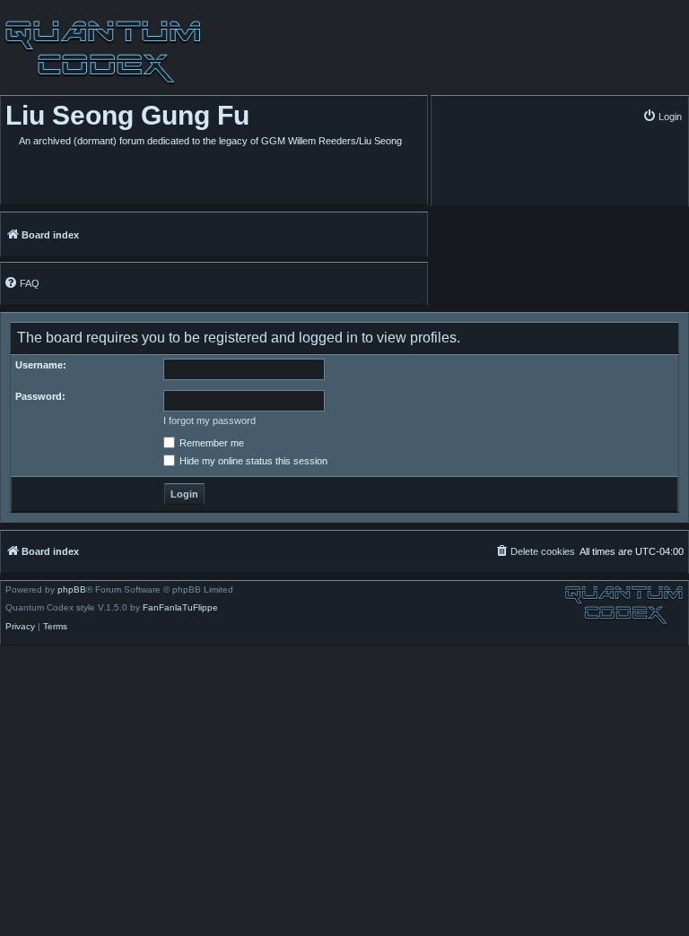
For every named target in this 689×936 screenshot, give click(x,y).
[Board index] (101, 52)
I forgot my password (209, 420)
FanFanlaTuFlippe (180, 607)
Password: (40, 396)
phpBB (71, 589)
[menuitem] (662, 116)
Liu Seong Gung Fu (127, 115)
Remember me (210, 443)
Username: (40, 365)
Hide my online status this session (252, 460)
